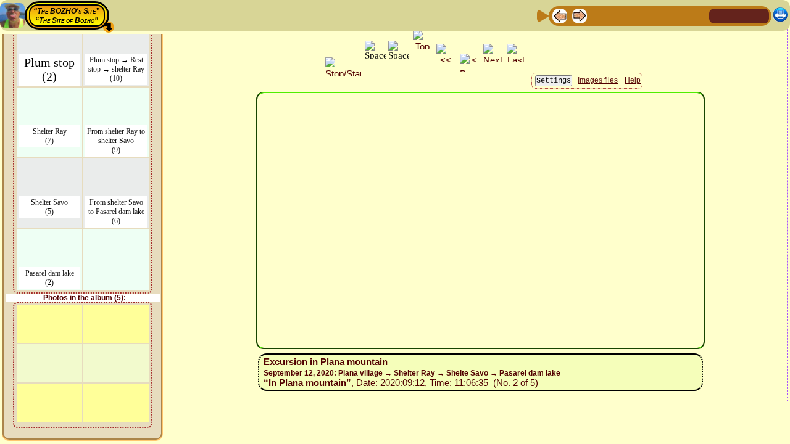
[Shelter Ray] (49, 95)
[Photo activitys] (658, 15)
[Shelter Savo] (49, 166)
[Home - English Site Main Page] (739, 15)
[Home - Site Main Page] (719, 15)
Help (633, 80)
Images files (598, 80)
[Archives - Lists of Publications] (599, 15)
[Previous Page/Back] (559, 15)
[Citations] (619, 15)
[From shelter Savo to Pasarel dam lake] (116, 166)
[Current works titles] (638, 15)
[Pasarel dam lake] (49, 237)
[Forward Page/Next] (579, 15)
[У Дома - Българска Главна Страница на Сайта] (759, 15)
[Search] (698, 15)
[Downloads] (678, 15)
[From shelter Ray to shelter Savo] (116, 95)
